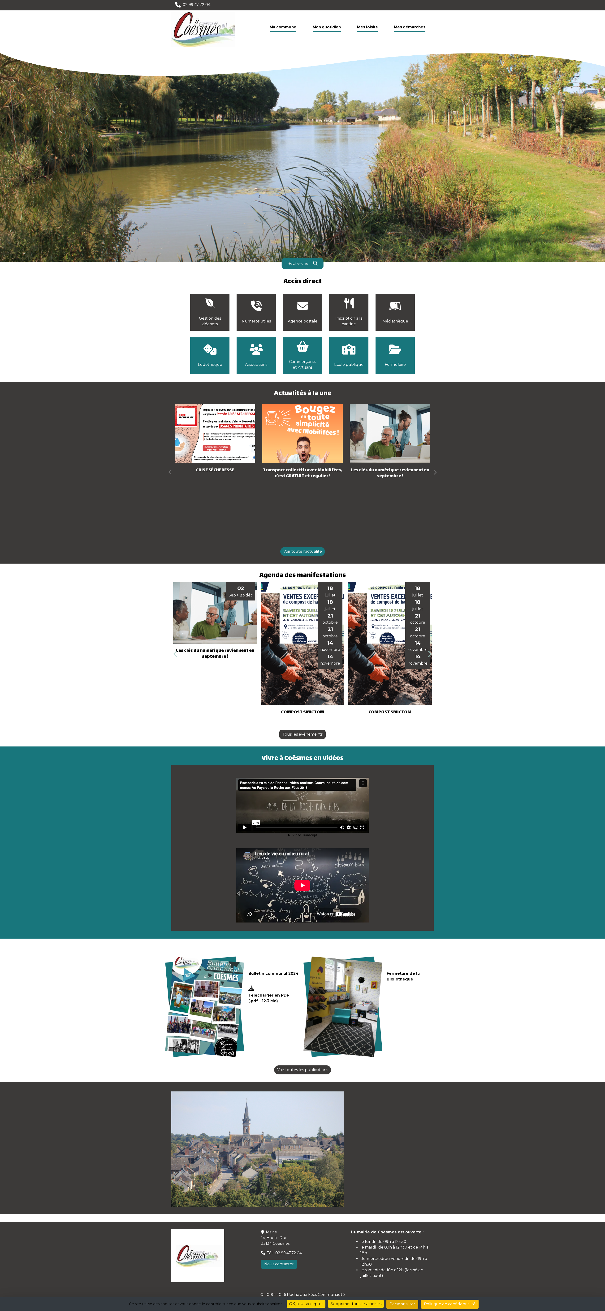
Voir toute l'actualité (302, 551)
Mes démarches (409, 27)
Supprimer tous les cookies (355, 1304)
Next (434, 471)
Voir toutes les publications (302, 1070)
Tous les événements (302, 734)
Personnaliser (402, 1304)
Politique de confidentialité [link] (449, 1304)
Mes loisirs (367, 27)
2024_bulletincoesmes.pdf (273, 991)
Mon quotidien (327, 27)
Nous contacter (279, 1264)
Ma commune (283, 27)
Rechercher (299, 263)
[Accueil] (203, 29)
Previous (170, 471)
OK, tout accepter (306, 1304)
